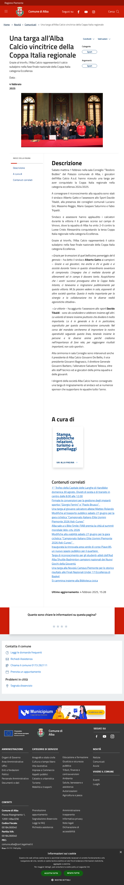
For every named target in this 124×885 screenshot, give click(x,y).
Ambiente (68, 778)
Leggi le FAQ (38, 823)
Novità (17, 24)
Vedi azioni (103, 39)
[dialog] (62, 867)
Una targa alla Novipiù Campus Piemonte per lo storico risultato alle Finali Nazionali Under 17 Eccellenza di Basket (83, 572)
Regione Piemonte (14, 3)
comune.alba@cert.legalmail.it (17, 844)
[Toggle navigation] (6, 11)
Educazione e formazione (75, 757)
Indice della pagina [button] (21, 158)
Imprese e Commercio (43, 770)
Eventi (96, 780)
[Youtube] (85, 11)
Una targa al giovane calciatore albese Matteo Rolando (83, 509)
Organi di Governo (11, 757)
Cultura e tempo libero (43, 761)
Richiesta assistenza (42, 827)
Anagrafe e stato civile (43, 757)
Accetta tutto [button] (51, 873)
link (88, 866)
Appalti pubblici (40, 774)
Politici (5, 774)
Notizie (96, 757)
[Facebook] (77, 11)
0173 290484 (14, 848)
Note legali (68, 823)
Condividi (87, 39)
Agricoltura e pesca (72, 795)
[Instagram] (92, 11)
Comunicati (30, 24)
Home (7, 24)
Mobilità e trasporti (42, 787)
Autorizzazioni (70, 791)
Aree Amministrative (12, 761)
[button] (62, 879)
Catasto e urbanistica (43, 778)
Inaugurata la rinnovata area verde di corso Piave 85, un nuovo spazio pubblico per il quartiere (82, 549)
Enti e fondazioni (10, 770)
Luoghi (96, 784)
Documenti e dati (10, 782)
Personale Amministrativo (15, 778)
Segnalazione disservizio (44, 819)
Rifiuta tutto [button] (73, 873)
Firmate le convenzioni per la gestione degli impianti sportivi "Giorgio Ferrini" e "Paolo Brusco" (81, 502)
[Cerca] (117, 11)
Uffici (4, 766)
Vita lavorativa (39, 766)
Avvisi (96, 766)
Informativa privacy (73, 819)
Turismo (36, 782)
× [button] (120, 852)
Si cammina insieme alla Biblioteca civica (75, 580)
